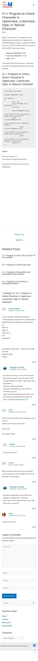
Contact (5, 619)
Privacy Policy (7, 626)
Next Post (19, 240)
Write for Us (6, 622)
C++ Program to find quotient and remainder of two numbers (16, 273)
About (4, 616)
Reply (34, 362)
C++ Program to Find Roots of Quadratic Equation (15, 282)
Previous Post (19, 234)
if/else (4, 32)
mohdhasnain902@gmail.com (18, 399)
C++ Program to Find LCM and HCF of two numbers (18, 256)
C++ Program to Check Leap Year (16, 265)
